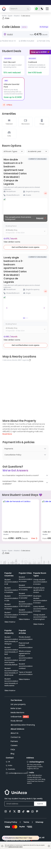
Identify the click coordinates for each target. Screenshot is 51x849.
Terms (26, 822)
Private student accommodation (26, 638)
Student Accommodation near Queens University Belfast (11, 661)
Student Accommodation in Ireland (11, 606)
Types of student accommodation (26, 673)
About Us (14, 733)
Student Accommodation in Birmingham (25, 604)
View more (9, 622)
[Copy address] (30, 360)
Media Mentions (17, 712)
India (10, 765)
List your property (18, 704)
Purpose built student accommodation (26, 645)
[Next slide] (44, 308)
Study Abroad (16, 720)
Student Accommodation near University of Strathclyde (11, 671)
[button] (12, 242)
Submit (40, 804)
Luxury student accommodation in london (40, 608)
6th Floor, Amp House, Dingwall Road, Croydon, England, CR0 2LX (35, 767)
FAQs (13, 749)
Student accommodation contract (26, 666)
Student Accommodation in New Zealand (11, 614)
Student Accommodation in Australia (11, 590)
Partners (14, 741)
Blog (12, 753)
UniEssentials (16, 716)
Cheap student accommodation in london (40, 582)
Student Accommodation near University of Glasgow (11, 640)
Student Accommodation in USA (11, 598)
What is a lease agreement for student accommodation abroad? (26, 655)
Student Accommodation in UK (11, 582)
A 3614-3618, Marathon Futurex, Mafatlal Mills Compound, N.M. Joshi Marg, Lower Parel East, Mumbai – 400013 (36, 779)
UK (9, 762)
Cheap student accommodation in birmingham (40, 617)
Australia (11, 769)
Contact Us (15, 737)
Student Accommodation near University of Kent (11, 650)
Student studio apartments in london (39, 590)
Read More (7, 434)
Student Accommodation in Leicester (25, 595)
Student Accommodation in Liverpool (25, 612)
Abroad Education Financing (23, 725)
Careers (14, 745)
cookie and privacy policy (15, 847)
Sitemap (39, 822)
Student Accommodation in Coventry (25, 587)
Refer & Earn (16, 708)
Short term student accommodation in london (40, 599)
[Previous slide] (7, 308)
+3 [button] (45, 193)
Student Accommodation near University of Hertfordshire (11, 682)
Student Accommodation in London (25, 579)
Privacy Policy (10, 822)
